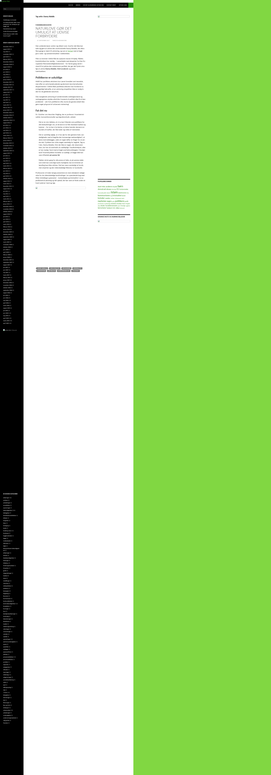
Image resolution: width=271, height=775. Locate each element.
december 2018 (7, 61)
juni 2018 (6, 72)
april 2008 (6, 252)
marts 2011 (6, 199)
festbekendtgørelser (8, 558)
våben (118, 208)
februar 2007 (6, 277)
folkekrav (5, 563)
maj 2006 (5, 300)
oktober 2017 (7, 87)
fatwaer (5, 555)
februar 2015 (6, 168)
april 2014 (6, 176)
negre (109, 201)
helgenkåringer (7, 573)
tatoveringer (6, 697)
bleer (4, 523)
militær (113, 198)
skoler (102, 206)
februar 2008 (6, 254)
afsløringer (6, 497)
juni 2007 (6, 270)
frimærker (6, 568)
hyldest (5, 575)
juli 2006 (5, 295)
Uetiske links (123, 5)
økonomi (122, 208)
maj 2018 (5, 74)
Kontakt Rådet (111, 5)
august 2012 (6, 181)
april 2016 (6, 133)
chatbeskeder (7, 541)
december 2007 (7, 259)
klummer (5, 596)
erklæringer (6, 553)
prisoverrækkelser (8, 659)
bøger (4, 538)
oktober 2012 (7, 178)
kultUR (70, 5)
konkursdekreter (7, 601)
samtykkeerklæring (8, 679)
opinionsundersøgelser (9, 641)
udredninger (6, 712)
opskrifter (5, 646)
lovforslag (6, 616)
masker (5, 624)
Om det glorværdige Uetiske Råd (93, 5)
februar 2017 (6, 107)
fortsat (70, 51)
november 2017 (7, 84)
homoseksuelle (102, 193)
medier (107, 198)
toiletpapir (6, 707)
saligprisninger (7, 677)
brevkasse (6, 533)
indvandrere (67, 268)
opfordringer (6, 639)
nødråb (5, 636)
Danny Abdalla (42, 268)
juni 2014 (6, 171)
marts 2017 (6, 105)
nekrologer (6, 629)
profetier (5, 662)
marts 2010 (6, 224)
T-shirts (5, 692)
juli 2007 (5, 267)
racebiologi (107, 203)
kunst (123, 195)
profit (126, 201)
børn (120, 186)
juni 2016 (6, 127)
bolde (4, 528)
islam (114, 192)
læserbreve (6, 621)
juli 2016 (5, 125)
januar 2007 (6, 280)
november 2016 (7, 115)
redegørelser (6, 667)
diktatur (109, 189)
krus (4, 611)
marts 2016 (6, 135)
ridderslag (6, 674)
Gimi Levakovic (55, 268)
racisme (113, 203)
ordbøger (5, 649)
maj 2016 (5, 130)
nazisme (102, 201)
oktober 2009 (7, 234)
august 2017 (6, 92)
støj (4, 690)
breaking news (7, 530)
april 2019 (6, 56)
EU (118, 189)
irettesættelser (7, 586)
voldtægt (76, 270)
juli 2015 (5, 155)
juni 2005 (6, 313)
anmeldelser (6, 505)
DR (113, 189)
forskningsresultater (43, 25)
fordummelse (124, 189)
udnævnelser (6, 710)
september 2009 (7, 237)
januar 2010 (6, 229)
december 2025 (7, 46)
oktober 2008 (7, 247)
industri (108, 193)
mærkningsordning (8, 626)
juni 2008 (6, 249)
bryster (115, 186)
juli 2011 (5, 191)
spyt (4, 685)
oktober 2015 (7, 148)
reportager (6, 672)
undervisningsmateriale (9, 718)
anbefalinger (6, 502)
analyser (5, 500)
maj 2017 (5, 100)
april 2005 (6, 318)
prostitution (101, 203)
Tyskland (109, 208)
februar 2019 (6, 59)
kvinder (101, 198)
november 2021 (7, 54)
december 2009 (7, 232)
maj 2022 (5, 51)
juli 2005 (5, 310)
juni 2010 (6, 219)
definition (6, 543)
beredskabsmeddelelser (9, 515)
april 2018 (6, 77)
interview (5, 583)
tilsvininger (6, 702)
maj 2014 (5, 173)
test (4, 700)
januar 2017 (6, 110)
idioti (4, 578)
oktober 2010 (7, 211)
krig (111, 195)
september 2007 (7, 262)
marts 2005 (6, 320)
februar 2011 (6, 201)
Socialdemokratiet (111, 206)
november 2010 (7, 209)
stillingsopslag (7, 687)
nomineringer (7, 631)
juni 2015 (6, 158)
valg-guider (6, 720)
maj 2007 (5, 272)
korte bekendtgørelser (9, 603)
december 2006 (7, 282)
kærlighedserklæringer (9, 613)
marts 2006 (6, 305)
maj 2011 (5, 193)
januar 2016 (6, 140)
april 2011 (6, 196)
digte (4, 546)
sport (119, 205)
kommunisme (104, 196)
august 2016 (6, 122)
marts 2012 (6, 183)
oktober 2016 (7, 117)
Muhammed (118, 198)
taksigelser (6, 695)
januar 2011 (6, 204)
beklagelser (6, 513)
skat (99, 205)
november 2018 (7, 64)
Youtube (5, 723)
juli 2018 (5, 69)
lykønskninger (7, 619)
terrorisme (102, 208)
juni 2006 (6, 298)
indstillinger (6, 580)
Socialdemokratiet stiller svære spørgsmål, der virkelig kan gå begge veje (11, 24)
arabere (109, 186)
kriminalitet (78, 268)
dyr (115, 189)
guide (4, 570)
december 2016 (7, 112)
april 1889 (6, 323)
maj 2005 (5, 315)
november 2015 (7, 145)
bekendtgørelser (7, 510)
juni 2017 (6, 97)
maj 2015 (5, 160)
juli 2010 (5, 216)
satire (4, 682)
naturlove (51, 270)
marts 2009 (6, 242)
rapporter (5, 664)
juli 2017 (5, 94)
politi (113, 201)
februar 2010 (6, 226)
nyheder (5, 634)
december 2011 (7, 186)
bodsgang (6, 525)
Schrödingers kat (64, 270)
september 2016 (7, 120)
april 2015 (6, 163)
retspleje (119, 203)
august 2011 (6, 188)
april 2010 (6, 221)
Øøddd (78, 5)
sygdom (128, 205)
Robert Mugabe (126, 203)
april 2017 (6, 102)
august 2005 (6, 308)
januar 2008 (6, 257)
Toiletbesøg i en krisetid (9, 20)
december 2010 (7, 206)
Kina (128, 193)
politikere (119, 201)
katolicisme (122, 193)
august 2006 (6, 292)
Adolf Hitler (101, 186)
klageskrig (6, 593)
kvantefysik (41, 270)
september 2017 (7, 89)
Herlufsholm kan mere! (9, 29)
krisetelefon (6, 606)
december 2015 (7, 143)
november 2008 (7, 244)
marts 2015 (6, 166)
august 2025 (6, 49)
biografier (5, 520)
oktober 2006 (7, 287)
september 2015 (7, 150)
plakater (5, 654)
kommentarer (7, 598)
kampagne (6, 591)
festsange (5, 560)
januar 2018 (6, 79)
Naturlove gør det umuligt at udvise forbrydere (54, 32)
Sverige (123, 206)
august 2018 (6, 67)
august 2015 (6, 153)
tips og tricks (6, 705)
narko (122, 198)
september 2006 (7, 290)
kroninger (5, 608)
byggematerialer (7, 535)
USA (113, 208)
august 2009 (6, 239)
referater (5, 669)
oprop (5, 644)
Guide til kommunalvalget (10, 31)
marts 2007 (6, 275)
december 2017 (7, 82)
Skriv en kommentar (60, 40)
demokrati (102, 189)
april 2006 (6, 303)
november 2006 (7, 285)
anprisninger (6, 508)
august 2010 (6, 214)
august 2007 (6, 265)
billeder (5, 518)
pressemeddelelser (8, 657)
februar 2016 (6, 138)
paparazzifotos (7, 652)
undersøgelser (7, 715)
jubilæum (5, 588)
